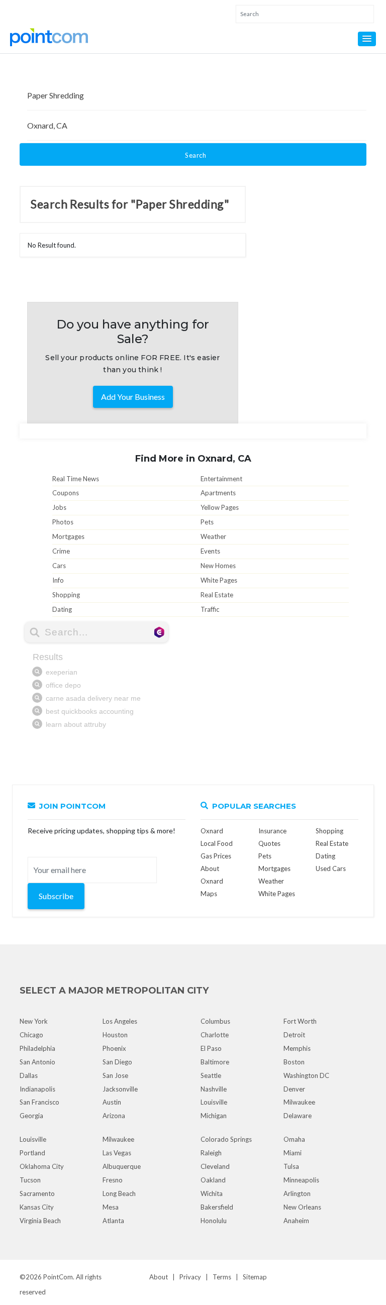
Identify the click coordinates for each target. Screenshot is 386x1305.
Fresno (113, 1180)
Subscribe (56, 896)
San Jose (115, 1075)
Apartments (218, 493)
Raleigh (211, 1153)
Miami (292, 1153)
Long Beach (119, 1193)
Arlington (297, 1193)
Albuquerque (122, 1166)
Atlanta (113, 1221)
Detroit (294, 1035)
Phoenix (114, 1048)
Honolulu (214, 1221)
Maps (209, 894)
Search (195, 155)
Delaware (297, 1116)
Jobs (59, 507)
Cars (59, 566)
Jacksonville (120, 1089)
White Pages (219, 580)
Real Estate (217, 595)
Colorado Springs (226, 1139)
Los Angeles (120, 1021)
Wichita (212, 1193)
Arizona (114, 1116)
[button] (367, 39)
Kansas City (37, 1207)
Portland (32, 1153)
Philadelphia (37, 1048)
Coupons (65, 493)
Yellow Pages (220, 507)
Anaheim (296, 1221)
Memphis (297, 1048)
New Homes (218, 566)
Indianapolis (37, 1089)
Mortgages (68, 536)
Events (210, 551)
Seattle (211, 1075)
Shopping (66, 595)
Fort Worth (300, 1021)
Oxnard (212, 831)
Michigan (214, 1116)
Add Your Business (133, 396)
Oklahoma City (42, 1166)
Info (58, 580)
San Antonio (37, 1062)
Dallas (29, 1075)
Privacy (190, 1277)
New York (34, 1021)
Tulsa (291, 1166)
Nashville (214, 1089)
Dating (62, 609)
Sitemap (255, 1277)
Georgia (31, 1116)
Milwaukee (299, 1102)
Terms (222, 1277)
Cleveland (215, 1166)
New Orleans (302, 1207)
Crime (61, 551)
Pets (207, 522)
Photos (62, 522)
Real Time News (75, 479)
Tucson (30, 1180)
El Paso (211, 1048)
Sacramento (37, 1193)
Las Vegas (117, 1153)
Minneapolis (301, 1180)
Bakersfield (217, 1207)
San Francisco (39, 1102)
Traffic (210, 609)
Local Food (217, 843)
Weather (213, 536)
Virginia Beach (40, 1221)
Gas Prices (216, 856)
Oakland (213, 1180)
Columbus (215, 1021)
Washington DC (306, 1075)
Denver (294, 1089)
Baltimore (215, 1062)
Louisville (214, 1102)
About (158, 1277)
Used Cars (331, 868)
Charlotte (215, 1035)
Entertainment (221, 479)
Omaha (294, 1139)
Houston (115, 1035)
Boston (294, 1062)
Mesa (111, 1207)
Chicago (31, 1035)
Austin (112, 1102)
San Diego (117, 1062)
